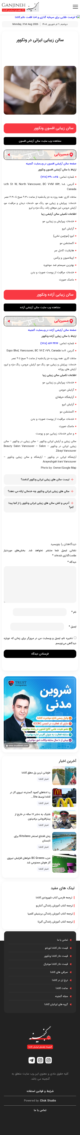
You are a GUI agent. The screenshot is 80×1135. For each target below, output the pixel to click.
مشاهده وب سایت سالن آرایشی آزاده (40, 307)
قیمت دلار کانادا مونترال (56, 964)
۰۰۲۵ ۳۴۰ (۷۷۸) (49, 177)
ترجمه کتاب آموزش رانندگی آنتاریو (54, 906)
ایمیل (72, 627)
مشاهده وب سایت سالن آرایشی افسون (40, 141)
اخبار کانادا (44, 779)
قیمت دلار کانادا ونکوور (56, 956)
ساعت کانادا (62, 988)
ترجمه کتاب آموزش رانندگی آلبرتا (55, 922)
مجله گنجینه (61, 996)
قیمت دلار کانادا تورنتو (56, 948)
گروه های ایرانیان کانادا (56, 1004)
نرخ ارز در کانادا (60, 980)
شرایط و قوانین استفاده (40, 1091)
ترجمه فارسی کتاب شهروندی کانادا (54, 898)
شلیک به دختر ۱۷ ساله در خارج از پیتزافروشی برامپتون (32, 816)
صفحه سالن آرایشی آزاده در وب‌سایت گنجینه (52, 330)
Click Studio (40, 1100)
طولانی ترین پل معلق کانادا (36, 773)
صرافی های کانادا (59, 972)
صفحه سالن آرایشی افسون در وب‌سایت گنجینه (51, 164)
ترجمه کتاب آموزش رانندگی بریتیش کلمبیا (50, 914)
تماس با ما (62, 940)
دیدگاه (71, 562)
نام (73, 612)
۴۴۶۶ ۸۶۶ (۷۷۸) (49, 343)
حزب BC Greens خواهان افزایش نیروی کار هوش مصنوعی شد (28, 860)
